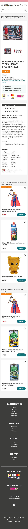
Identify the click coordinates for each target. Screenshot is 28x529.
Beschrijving (10, 105)
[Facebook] (14, 505)
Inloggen (14, 442)
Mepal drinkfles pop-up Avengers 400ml (13, 244)
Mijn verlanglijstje (14, 444)
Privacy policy (14, 415)
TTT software (17, 521)
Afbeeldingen (10, 108)
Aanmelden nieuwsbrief (14, 498)
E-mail (14, 459)
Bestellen (14, 407)
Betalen (14, 411)
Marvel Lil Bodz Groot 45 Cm (12, 276)
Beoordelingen (11, 111)
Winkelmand (14, 446)
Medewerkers (14, 426)
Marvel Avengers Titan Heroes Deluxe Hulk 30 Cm (12, 350)
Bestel (21, 214)
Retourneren (14, 431)
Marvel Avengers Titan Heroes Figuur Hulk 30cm (12, 384)
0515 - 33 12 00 (14, 457)
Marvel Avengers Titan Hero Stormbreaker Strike (11, 210)
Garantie (14, 428)
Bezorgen (14, 409)
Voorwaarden (14, 413)
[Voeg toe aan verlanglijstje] (25, 188)
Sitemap (22, 519)
